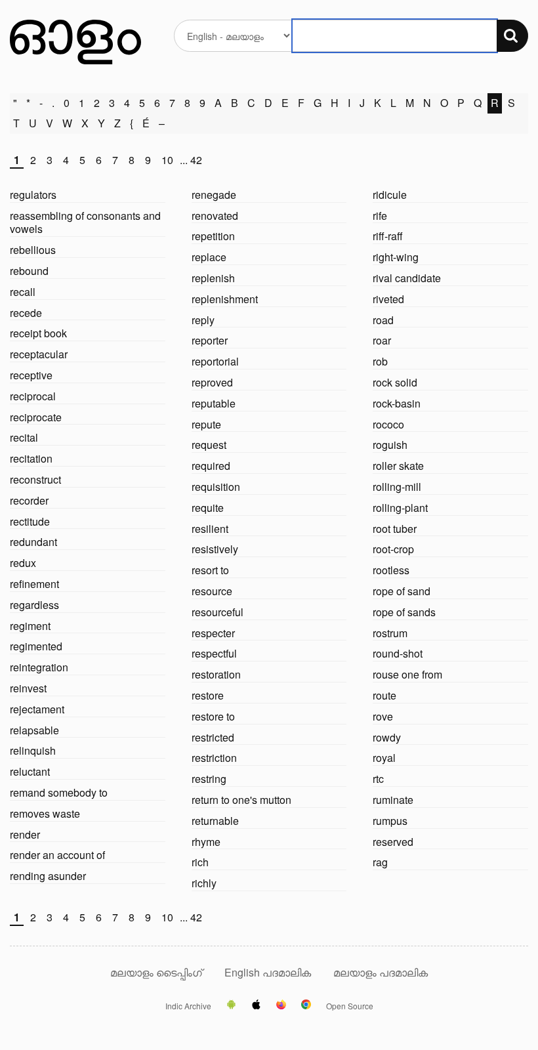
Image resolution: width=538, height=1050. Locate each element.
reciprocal (33, 396)
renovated (215, 215)
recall (22, 291)
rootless (391, 570)
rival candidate (407, 277)
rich (200, 862)
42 (196, 160)
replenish (213, 277)
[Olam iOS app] (256, 1005)
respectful (214, 653)
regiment (30, 625)
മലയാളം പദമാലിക (380, 972)
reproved (212, 382)
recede (26, 312)
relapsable (34, 730)
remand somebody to (59, 792)
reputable (214, 403)
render (25, 834)
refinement (34, 583)
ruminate (393, 799)
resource (212, 590)
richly (204, 883)
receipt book (38, 333)
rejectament (37, 709)
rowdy (387, 737)
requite (208, 507)
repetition (213, 235)
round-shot (398, 653)
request (209, 444)
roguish (390, 444)
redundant (33, 541)
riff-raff (388, 235)
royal (384, 757)
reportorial (215, 361)
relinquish (33, 750)
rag (380, 862)
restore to (213, 716)
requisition (216, 486)
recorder (29, 500)
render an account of (57, 854)
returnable (215, 820)
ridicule (390, 194)
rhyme (206, 841)
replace (209, 256)
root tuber (395, 528)
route (384, 695)
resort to (210, 570)
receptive (31, 375)
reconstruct (35, 479)
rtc (378, 778)
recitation (31, 458)
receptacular (39, 354)
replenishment (225, 298)
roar (382, 340)
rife (380, 215)
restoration (216, 674)
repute (206, 424)
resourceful (217, 612)
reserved (393, 841)
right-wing (396, 256)
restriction (214, 757)
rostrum (390, 632)
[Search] (512, 36)
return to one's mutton (241, 799)
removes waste (45, 813)
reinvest (28, 688)
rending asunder (48, 875)
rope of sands (404, 612)
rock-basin (397, 403)
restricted (213, 737)
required (211, 465)
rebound (29, 270)
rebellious (33, 249)
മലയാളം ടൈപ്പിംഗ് (156, 972)
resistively (215, 548)
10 (167, 160)
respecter (213, 632)
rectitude (30, 521)
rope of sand (401, 590)
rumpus (390, 820)
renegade (214, 194)
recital (24, 437)
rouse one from (407, 674)
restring (209, 778)
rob (380, 361)
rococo (388, 424)
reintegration (39, 667)
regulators (33, 194)
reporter (210, 340)
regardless (34, 604)
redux (23, 562)
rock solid (395, 382)
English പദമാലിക (269, 972)
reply (203, 319)
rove (383, 716)
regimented (36, 646)
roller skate (398, 465)
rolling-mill (397, 486)
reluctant (30, 771)
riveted (388, 298)
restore (208, 695)
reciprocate (36, 417)
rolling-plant (400, 507)
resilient (210, 528)
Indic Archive (188, 1006)
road (383, 319)
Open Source (349, 1006)
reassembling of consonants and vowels (85, 222)
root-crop (393, 548)
